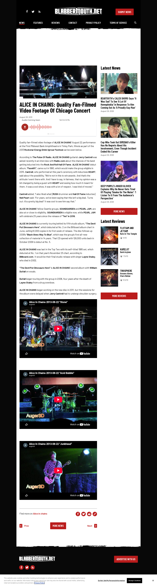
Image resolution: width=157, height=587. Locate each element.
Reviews (56, 22)
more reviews (119, 295)
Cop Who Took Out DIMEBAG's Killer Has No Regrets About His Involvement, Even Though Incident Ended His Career (118, 146)
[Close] (153, 580)
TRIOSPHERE (126, 270)
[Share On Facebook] (78, 514)
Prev (26, 525)
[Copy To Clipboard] (95, 514)
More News (58, 525)
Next (89, 525)
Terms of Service (118, 22)
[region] (78, 580)
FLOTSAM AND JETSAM (127, 229)
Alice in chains (40, 513)
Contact (73, 22)
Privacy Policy (93, 22)
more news (119, 211)
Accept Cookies (135, 580)
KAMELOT (124, 249)
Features (38, 22)
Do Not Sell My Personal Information (111, 580)
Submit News (124, 12)
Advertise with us (126, 559)
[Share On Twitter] (83, 514)
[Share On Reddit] (89, 514)
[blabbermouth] (78, 14)
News (22, 22)
